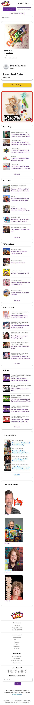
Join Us (20, 3)
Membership (17, 637)
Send (17, 684)
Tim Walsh (9, 53)
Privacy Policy (9, 702)
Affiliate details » (17, 694)
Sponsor (17, 642)
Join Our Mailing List (17, 85)
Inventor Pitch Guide (17, 660)
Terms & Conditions (19, 702)
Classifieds (17, 658)
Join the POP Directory (9, 9)
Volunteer (17, 648)
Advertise (17, 640)
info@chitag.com (17, 628)
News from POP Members (17, 13)
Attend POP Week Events (24, 9)
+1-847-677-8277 (17, 630)
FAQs (27, 702)
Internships (17, 646)
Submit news (17, 663)
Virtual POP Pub (17, 656)
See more (17, 174)
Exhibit (17, 644)
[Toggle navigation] (31, 3)
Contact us (17, 625)
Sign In (27, 3)
